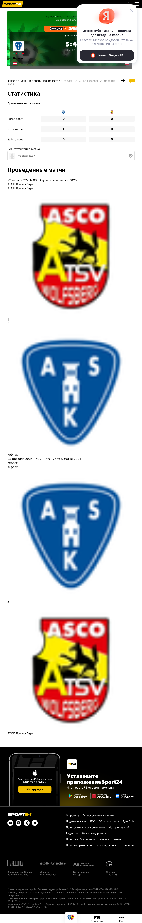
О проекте (72, 815)
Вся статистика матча (23, 149)
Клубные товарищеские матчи (40, 80)
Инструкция (35, 789)
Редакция (72, 833)
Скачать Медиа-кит (65, 892)
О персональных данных (98, 815)
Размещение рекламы (20, 892)
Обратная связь (109, 821)
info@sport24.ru (16, 895)
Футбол (50, 16)
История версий (119, 827)
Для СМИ (129, 821)
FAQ (92, 821)
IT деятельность (76, 821)
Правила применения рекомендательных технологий (100, 845)
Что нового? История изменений (91, 787)
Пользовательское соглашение (85, 827)
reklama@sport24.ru (43, 892)
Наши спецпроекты (94, 833)
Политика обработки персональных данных (93, 839)
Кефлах (18, 58)
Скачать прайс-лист (88, 892)
